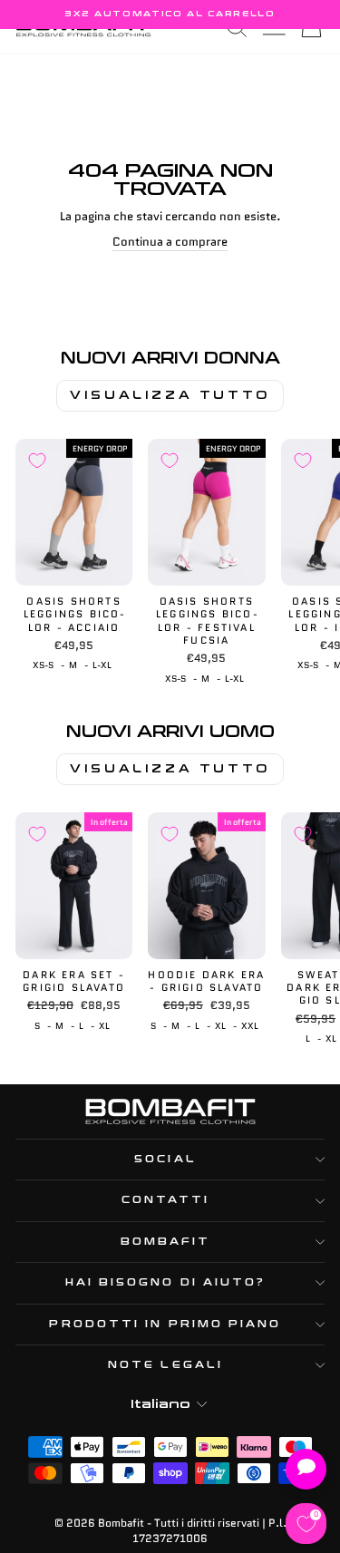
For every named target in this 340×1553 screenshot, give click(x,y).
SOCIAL (165, 1159)
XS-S (43, 665)
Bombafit (166, 1241)
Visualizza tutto (170, 395)
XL (104, 1026)
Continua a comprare (170, 242)
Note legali (165, 1365)
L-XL (102, 665)
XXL (249, 1026)
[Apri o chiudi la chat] (306, 1469)
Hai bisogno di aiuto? (166, 1282)
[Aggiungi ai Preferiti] (37, 460)
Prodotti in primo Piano (165, 1324)
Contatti (165, 1200)
